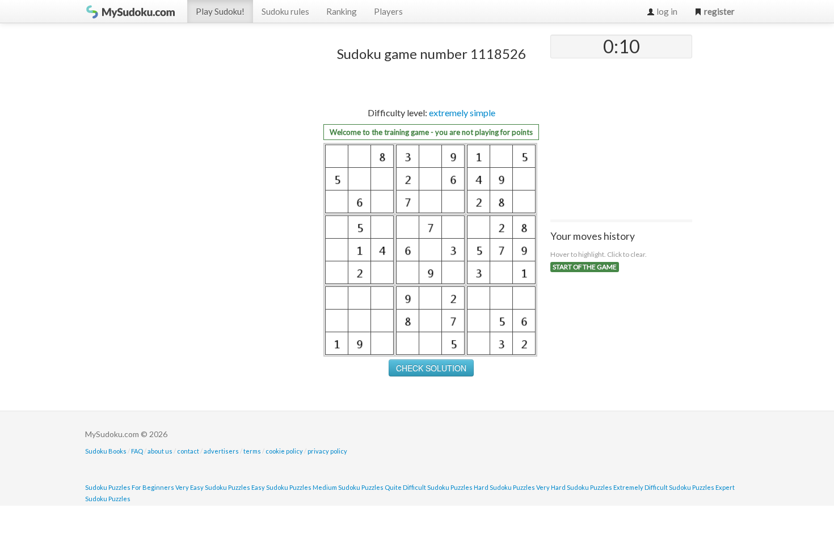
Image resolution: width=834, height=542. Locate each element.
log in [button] (666, 11)
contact (188, 451)
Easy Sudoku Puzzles (281, 487)
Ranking (341, 11)
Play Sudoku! (220, 11)
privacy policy (327, 451)
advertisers (221, 451)
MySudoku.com (130, 11)
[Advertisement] (227, 205)
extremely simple (462, 112)
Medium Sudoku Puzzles (348, 487)
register (718, 11)
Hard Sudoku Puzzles (504, 487)
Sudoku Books (106, 451)
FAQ (137, 451)
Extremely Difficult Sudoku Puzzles (663, 487)
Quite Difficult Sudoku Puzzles (429, 487)
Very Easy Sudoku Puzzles (212, 487)
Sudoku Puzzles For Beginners (129, 487)
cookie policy (284, 451)
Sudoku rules (285, 11)
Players (388, 11)
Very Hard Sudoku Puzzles (574, 487)
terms (252, 451)
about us (160, 451)
